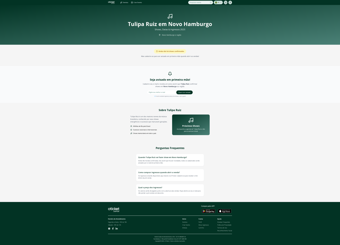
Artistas (184, 228)
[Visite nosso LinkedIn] (116, 228)
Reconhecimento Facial (224, 231)
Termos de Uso (222, 228)
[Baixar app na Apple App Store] (224, 211)
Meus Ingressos (204, 225)
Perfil (200, 222)
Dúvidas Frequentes (223, 222)
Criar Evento (186, 225)
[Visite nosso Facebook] (113, 228)
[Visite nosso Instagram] (109, 228)
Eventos (184, 222)
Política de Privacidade (224, 225)
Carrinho (201, 228)
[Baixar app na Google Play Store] (208, 211)
